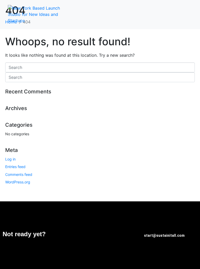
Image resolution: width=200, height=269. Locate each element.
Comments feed (18, 174)
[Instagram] (130, 234)
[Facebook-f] (99, 234)
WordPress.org (17, 182)
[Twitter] (115, 234)
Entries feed (15, 166)
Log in (10, 159)
